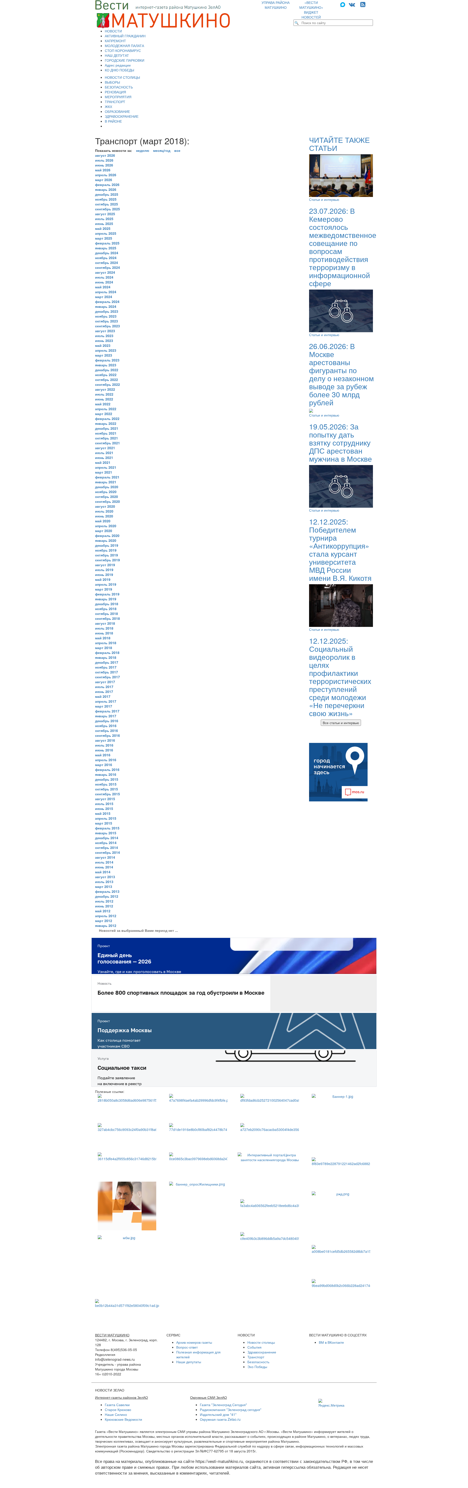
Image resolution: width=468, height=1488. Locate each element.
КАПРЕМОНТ (115, 40)
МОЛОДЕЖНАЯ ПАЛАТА (124, 45)
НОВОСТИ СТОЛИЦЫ (122, 77)
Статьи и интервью (324, 199)
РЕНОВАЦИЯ (115, 91)
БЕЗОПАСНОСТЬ (119, 87)
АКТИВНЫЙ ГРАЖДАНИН (125, 35)
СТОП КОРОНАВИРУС (123, 50)
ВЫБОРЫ (112, 82)
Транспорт (255, 1356)
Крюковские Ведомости (123, 1419)
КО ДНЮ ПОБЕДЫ (119, 70)
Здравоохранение (261, 1352)
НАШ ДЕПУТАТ (117, 55)
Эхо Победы (257, 1366)
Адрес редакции (118, 65)
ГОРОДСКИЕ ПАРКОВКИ (124, 60)
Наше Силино (116, 1414)
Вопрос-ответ (187, 1347)
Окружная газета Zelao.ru (220, 1419)
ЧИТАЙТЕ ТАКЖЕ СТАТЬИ (339, 144)
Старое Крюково (118, 1409)
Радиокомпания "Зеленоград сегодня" (230, 1409)
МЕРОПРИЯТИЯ (118, 96)
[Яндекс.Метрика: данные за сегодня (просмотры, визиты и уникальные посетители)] (331, 1403)
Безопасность (258, 1361)
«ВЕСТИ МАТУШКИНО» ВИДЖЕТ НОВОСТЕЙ (311, 9)
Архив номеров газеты (194, 1342)
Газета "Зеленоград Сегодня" (223, 1404)
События (254, 1347)
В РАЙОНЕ (113, 121)
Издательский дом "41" (218, 1414)
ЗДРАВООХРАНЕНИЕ (121, 116)
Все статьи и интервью (341, 722)
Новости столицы (261, 1342)
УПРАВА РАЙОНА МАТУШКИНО (276, 5)
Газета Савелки (117, 1404)
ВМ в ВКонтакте (331, 1342)
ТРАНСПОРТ (115, 101)
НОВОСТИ (113, 31)
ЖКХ (108, 106)
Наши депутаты (188, 1361)
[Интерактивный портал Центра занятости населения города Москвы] (270, 1173)
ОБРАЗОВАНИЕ (117, 111)
